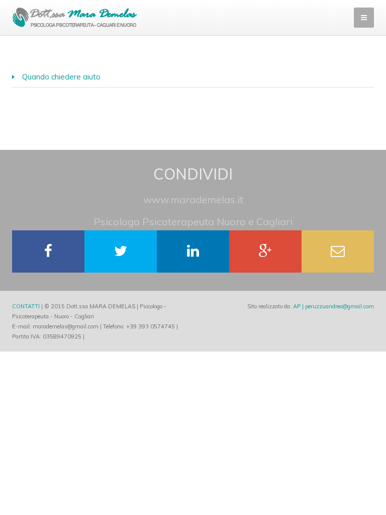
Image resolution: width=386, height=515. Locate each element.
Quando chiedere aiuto (61, 76)
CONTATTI (26, 306)
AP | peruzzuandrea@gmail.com (333, 306)
